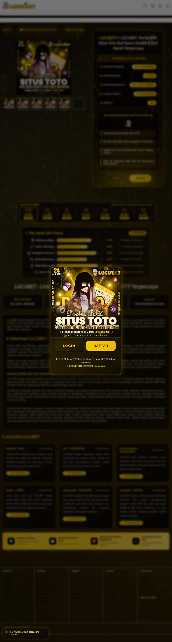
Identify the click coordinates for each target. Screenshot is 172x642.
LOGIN (69, 346)
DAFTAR (101, 346)
